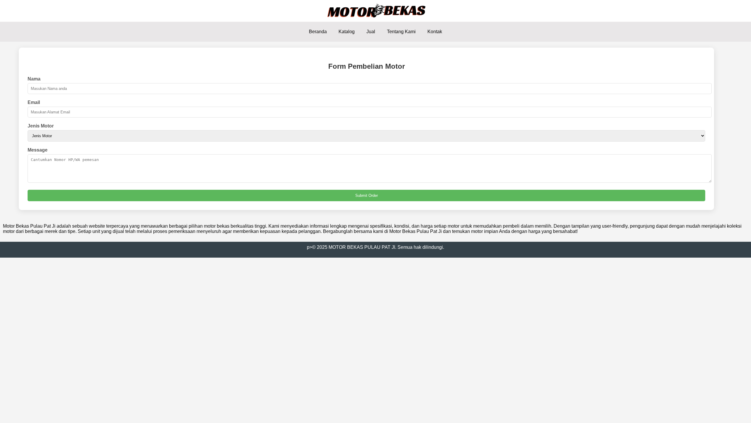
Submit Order (366, 195)
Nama (34, 78)
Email (34, 102)
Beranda (318, 31)
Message (38, 149)
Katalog (347, 31)
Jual (370, 31)
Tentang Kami (401, 31)
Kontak (434, 31)
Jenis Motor (41, 125)
